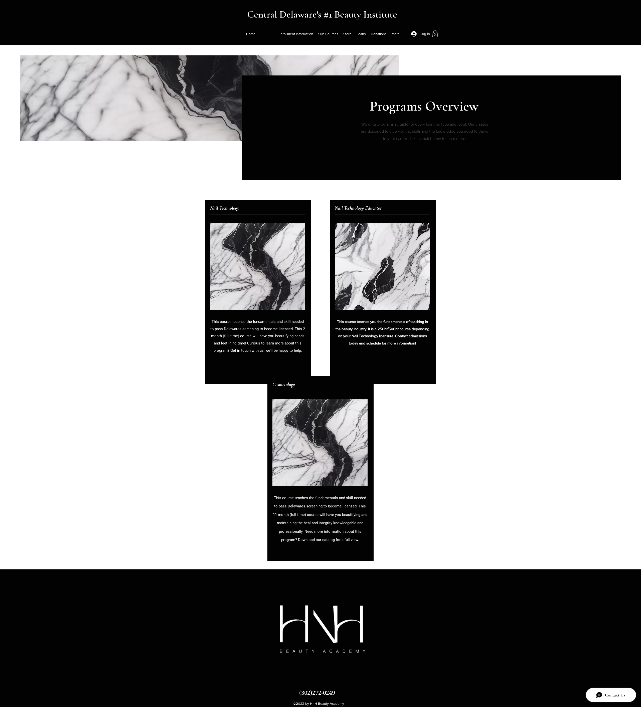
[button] (435, 33)
